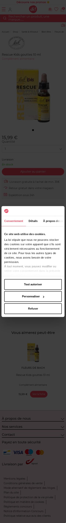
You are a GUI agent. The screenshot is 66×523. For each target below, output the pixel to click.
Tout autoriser (33, 284)
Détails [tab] (33, 221)
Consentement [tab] (13, 221)
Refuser (33, 308)
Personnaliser (31, 296)
